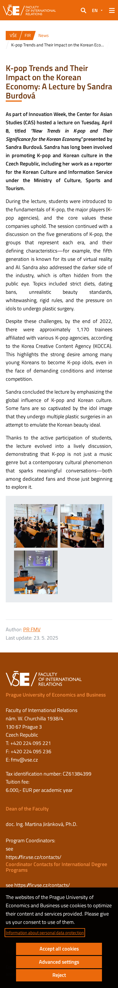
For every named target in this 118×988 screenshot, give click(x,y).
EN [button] (95, 10)
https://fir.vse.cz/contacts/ (33, 857)
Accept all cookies (59, 948)
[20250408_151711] (36, 526)
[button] (83, 10)
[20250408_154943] (36, 572)
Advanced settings (59, 962)
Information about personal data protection (45, 932)
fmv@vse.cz (24, 760)
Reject (59, 975)
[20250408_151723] (82, 526)
